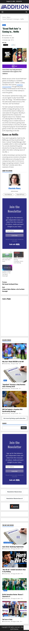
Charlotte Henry (8, 35)
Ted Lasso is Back (7, 619)
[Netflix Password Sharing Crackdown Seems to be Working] (19, 254)
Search (4, 423)
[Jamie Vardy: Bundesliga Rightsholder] (14, 536)
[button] (2, 12)
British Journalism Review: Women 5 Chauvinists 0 (12, 595)
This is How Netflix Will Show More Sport (7, 259)
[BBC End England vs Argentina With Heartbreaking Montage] (14, 399)
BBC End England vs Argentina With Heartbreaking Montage (12, 410)
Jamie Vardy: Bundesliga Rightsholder (13, 547)
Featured (6, 357)
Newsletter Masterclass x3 (14, 498)
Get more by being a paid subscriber (14, 418)
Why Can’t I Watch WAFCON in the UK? (13, 362)
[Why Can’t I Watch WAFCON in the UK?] (14, 351)
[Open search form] (26, 11)
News (4, 25)
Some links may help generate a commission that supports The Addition (12, 71)
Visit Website (8, 194)
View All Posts (20, 194)
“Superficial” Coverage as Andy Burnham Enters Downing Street (13, 385)
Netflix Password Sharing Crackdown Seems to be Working (18, 260)
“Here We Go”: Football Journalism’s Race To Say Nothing (14, 570)
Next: (13, 289)
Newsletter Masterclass (14, 492)
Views (5, 565)
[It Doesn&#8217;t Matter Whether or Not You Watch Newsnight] (7, 267)
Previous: (10, 283)
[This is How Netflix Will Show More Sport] (7, 254)
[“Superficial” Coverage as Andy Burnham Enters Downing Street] (14, 374)
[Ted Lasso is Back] (14, 609)
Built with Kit (14, 244)
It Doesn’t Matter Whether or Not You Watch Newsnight (6, 273)
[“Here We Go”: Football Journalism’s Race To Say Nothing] (14, 559)
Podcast (6, 615)
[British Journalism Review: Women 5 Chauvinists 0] (14, 584)
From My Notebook (8, 542)
